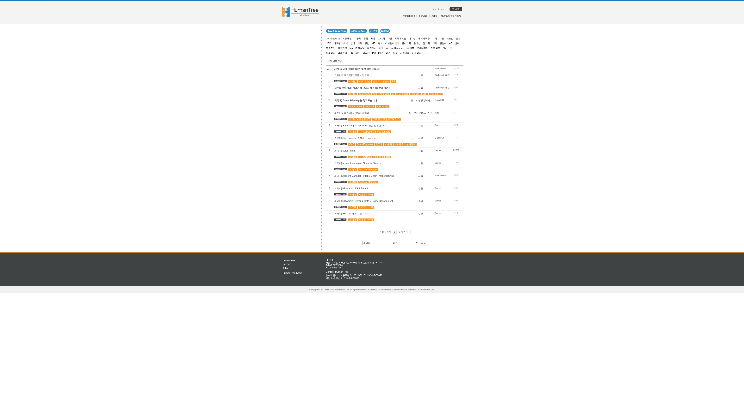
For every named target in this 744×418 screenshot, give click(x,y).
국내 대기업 (379, 119)
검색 (423, 243)
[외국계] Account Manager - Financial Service (357, 163)
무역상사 (371, 48)
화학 (381, 48)
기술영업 (416, 53)
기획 (359, 43)
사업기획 (404, 53)
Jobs (434, 15)
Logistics (369, 106)
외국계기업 (400, 38)
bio (351, 48)
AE (450, 43)
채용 (373, 38)
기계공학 (399, 144)
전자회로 (435, 48)
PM (374, 53)
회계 (345, 43)
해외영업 (330, 53)
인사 (445, 48)
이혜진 (438, 113)
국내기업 (342, 53)
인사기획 (406, 43)
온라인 (416, 43)
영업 (367, 43)
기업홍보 (384, 81)
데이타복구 (424, 38)
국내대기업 (422, 48)
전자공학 (411, 144)
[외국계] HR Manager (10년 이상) (351, 213)
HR (351, 53)
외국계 (366, 53)
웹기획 (426, 43)
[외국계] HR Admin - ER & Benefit (351, 188)
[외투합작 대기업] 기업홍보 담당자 (351, 75)
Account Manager (395, 48)
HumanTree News (451, 15)
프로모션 (330, 48)
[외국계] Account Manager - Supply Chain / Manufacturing (364, 176)
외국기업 (342, 48)
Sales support (382, 131)
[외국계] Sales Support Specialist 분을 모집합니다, (360, 125)
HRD (328, 43)
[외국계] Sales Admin (345, 150)
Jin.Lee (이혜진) (442, 75)
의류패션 (347, 38)
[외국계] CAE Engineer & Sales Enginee (355, 138)
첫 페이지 (386, 231)
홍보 (458, 38)
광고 (380, 43)
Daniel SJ (439, 100)
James (438, 125)
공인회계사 (355, 119)
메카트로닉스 (333, 38)
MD (373, 43)
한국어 (456, 9)
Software (368, 131)
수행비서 (415, 94)
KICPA (366, 119)
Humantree (409, 15)
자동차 (357, 38)
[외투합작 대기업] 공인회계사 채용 (351, 113)
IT (451, 48)
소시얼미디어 (392, 43)
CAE (351, 144)
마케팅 (337, 43)
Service (423, 15)
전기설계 (360, 48)
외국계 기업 (394, 119)
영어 (352, 43)
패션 (388, 53)
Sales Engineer (365, 144)
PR (393, 81)
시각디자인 (438, 38)
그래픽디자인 (385, 38)
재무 (358, 53)
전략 (457, 43)
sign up (444, 9)
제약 (434, 43)
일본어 (443, 43)
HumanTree (440, 68)
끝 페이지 (403, 231)
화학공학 (384, 94)
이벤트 (410, 48)
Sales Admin (356, 106)
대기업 (412, 38)
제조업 (449, 38)
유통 (366, 38)
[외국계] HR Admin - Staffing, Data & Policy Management (363, 201)
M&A (380, 53)
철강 (395, 53)
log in (434, 9)
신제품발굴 (436, 94)
